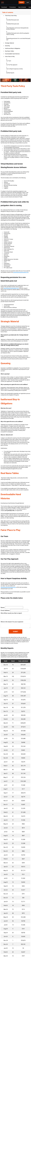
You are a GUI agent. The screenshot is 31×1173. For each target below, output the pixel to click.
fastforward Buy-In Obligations (12, 48)
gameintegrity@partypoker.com (11, 288)
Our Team (8, 60)
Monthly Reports (10, 72)
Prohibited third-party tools (12, 23)
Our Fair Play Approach (11, 64)
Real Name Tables (9, 51)
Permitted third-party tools (12, 20)
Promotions (12, 7)
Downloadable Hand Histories (12, 53)
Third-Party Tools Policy (11, 15)
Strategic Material (9, 43)
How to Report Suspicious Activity (14, 68)
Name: (3, 607)
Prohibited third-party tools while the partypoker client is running (17, 33)
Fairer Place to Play (10, 56)
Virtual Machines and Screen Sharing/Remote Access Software (17, 28)
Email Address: (5, 610)
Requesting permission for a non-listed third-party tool (18, 39)
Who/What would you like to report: (11, 613)
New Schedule (22, 7)
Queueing (7, 45)
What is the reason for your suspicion (12, 622)
